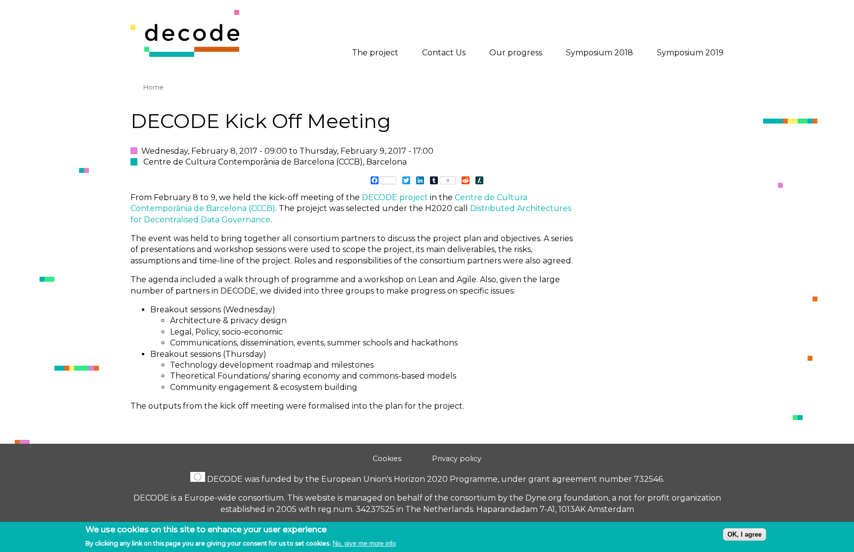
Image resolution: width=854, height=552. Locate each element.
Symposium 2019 (690, 52)
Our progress (515, 52)
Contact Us (444, 52)
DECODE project (395, 197)
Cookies (387, 458)
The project (375, 52)
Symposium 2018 (599, 52)
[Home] (184, 54)
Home (153, 87)
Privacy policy (456, 458)
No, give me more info (364, 543)
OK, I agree (744, 534)
